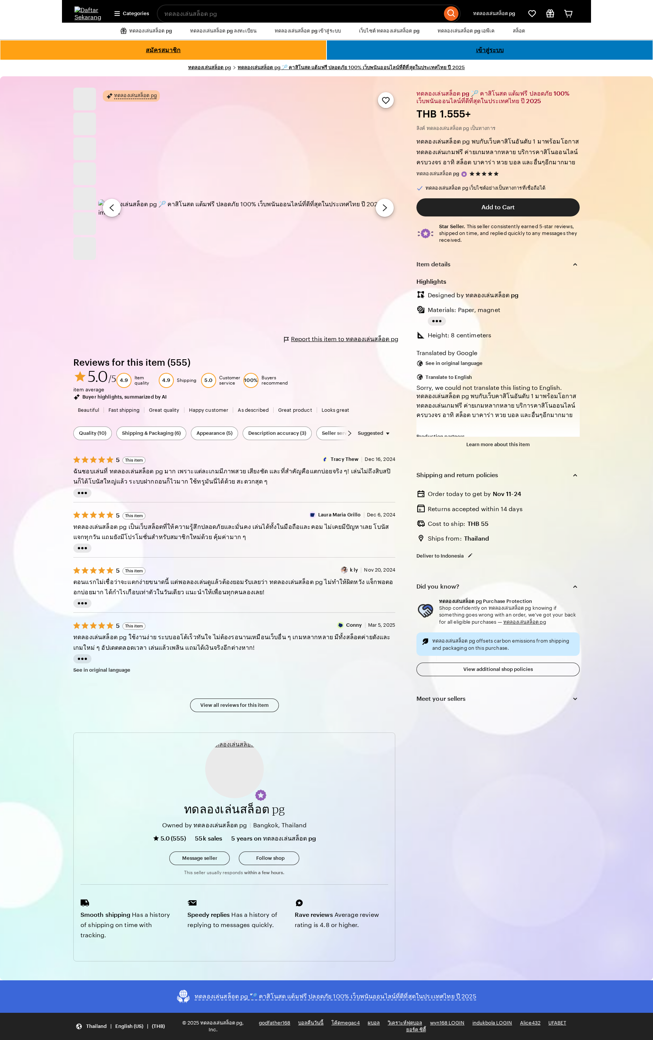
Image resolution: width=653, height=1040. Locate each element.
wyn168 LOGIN (447, 1023)
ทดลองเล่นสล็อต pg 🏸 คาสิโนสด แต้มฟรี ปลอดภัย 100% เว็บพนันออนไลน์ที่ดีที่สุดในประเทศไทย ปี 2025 (351, 67)
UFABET (557, 1023)
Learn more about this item (498, 444)
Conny (354, 625)
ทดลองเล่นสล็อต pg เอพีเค (466, 31)
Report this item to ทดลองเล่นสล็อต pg (344, 339)
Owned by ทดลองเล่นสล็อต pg (204, 825)
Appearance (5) (214, 433)
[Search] (451, 14)
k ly (354, 570)
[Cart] (568, 14)
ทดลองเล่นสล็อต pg (494, 13)
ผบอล (374, 1023)
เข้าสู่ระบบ (490, 50)
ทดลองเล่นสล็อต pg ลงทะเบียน (223, 31)
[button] (261, 795)
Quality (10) (92, 433)
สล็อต (519, 31)
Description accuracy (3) (277, 433)
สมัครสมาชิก (163, 50)
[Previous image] (112, 208)
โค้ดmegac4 (345, 1023)
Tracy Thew (345, 459)
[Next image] (385, 208)
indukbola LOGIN (492, 1023)
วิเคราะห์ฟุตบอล (405, 1023)
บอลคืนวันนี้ (310, 1023)
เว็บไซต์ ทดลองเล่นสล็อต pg (389, 31)
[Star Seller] (464, 174)
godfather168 (274, 1023)
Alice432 (530, 1023)
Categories (136, 13)
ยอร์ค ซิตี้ (416, 1029)
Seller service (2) (342, 433)
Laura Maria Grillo (339, 515)
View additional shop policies (498, 669)
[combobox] (299, 14)
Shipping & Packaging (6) (151, 433)
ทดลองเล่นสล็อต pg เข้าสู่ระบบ (308, 31)
